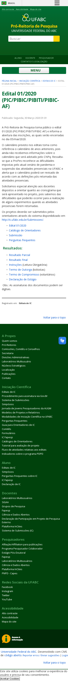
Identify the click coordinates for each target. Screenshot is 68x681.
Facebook (7, 587)
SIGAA (5, 502)
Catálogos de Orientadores (17, 441)
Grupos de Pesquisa (13, 506)
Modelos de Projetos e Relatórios (21, 412)
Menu (35, 70)
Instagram (7, 591)
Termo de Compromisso (24, 274)
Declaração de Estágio (22, 279)
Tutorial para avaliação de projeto (20, 445)
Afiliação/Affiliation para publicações (22, 544)
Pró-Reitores (9, 345)
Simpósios (8, 404)
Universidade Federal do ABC (18, 651)
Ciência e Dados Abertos (16, 514)
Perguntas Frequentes (14, 420)
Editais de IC (49, 81)
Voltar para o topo (54, 317)
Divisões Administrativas (15, 357)
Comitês (6, 429)
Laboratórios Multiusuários (17, 498)
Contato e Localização (34, 61)
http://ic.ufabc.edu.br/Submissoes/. (23, 219)
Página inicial (9, 81)
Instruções (15, 264)
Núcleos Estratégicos (14, 365)
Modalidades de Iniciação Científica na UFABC (27, 416)
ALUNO (18, 57)
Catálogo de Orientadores (25, 230)
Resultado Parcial (19, 255)
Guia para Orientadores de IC (18, 425)
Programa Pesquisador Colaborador (22, 548)
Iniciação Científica (29, 81)
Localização (8, 369)
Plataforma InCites (12, 526)
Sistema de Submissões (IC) (17, 530)
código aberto (13, 655)
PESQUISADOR (46, 57)
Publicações (8, 373)
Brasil (11, 3)
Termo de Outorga (20, 269)
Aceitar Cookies (9, 678)
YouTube (7, 599)
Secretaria (7, 353)
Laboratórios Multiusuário (16, 361)
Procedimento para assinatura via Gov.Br (25, 396)
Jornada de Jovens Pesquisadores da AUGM (26, 408)
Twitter (6, 595)
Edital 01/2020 (17, 225)
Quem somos (9, 340)
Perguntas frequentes (22, 240)
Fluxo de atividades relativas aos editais (24, 449)
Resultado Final (18, 260)
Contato (6, 378)
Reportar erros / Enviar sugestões (41, 655)
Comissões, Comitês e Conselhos (21, 349)
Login (65, 655)
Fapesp (6, 510)
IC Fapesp (7, 437)
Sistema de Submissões (15, 400)
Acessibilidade (22, 9)
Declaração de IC (11, 484)
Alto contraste (8, 9)
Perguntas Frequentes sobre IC (19, 476)
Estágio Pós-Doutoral (14, 552)
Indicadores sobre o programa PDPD (22, 453)
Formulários (8, 433)
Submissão (15, 235)
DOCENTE (30, 57)
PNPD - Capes (9, 573)
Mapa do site (35, 9)
